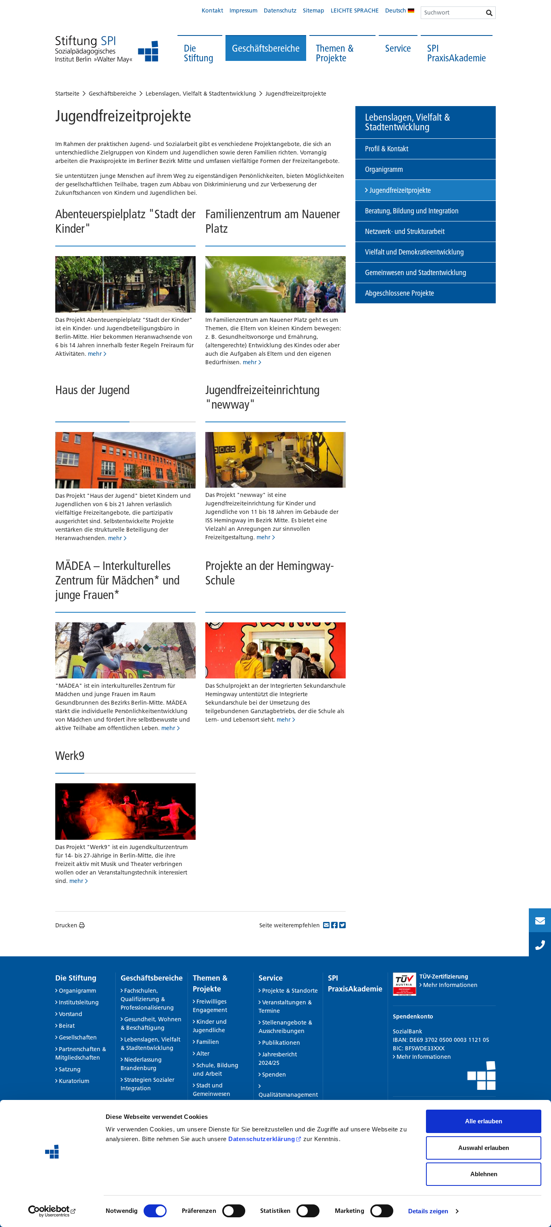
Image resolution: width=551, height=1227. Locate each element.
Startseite (67, 93)
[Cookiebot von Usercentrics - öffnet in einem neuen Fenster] (52, 1211)
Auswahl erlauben (483, 1147)
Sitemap (313, 10)
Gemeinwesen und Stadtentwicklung (415, 272)
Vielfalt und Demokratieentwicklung (414, 252)
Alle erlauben (483, 1121)
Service (398, 48)
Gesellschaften (78, 1037)
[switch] (233, 1210)
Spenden (274, 1074)
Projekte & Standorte (290, 990)
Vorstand (70, 1014)
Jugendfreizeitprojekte (295, 93)
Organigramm (384, 169)
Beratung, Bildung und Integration (412, 210)
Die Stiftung (198, 53)
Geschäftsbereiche (266, 48)
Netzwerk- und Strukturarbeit (405, 231)
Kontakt (212, 10)
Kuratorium (74, 1081)
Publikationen (281, 1042)
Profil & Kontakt (386, 148)
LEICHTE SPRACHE (355, 10)
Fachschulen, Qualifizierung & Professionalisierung (147, 999)
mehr (95, 353)
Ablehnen (483, 1174)
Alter (202, 1053)
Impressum (243, 10)
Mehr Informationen (450, 985)
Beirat (67, 1025)
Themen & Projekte (335, 53)
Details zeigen (428, 1211)
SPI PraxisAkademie (456, 53)
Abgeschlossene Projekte (399, 293)
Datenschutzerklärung (261, 1138)
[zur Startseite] (106, 49)
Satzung (70, 1069)
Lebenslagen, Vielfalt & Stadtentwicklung (201, 93)
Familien (207, 1041)
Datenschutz (280, 10)
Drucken (66, 925)
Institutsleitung (79, 1002)
